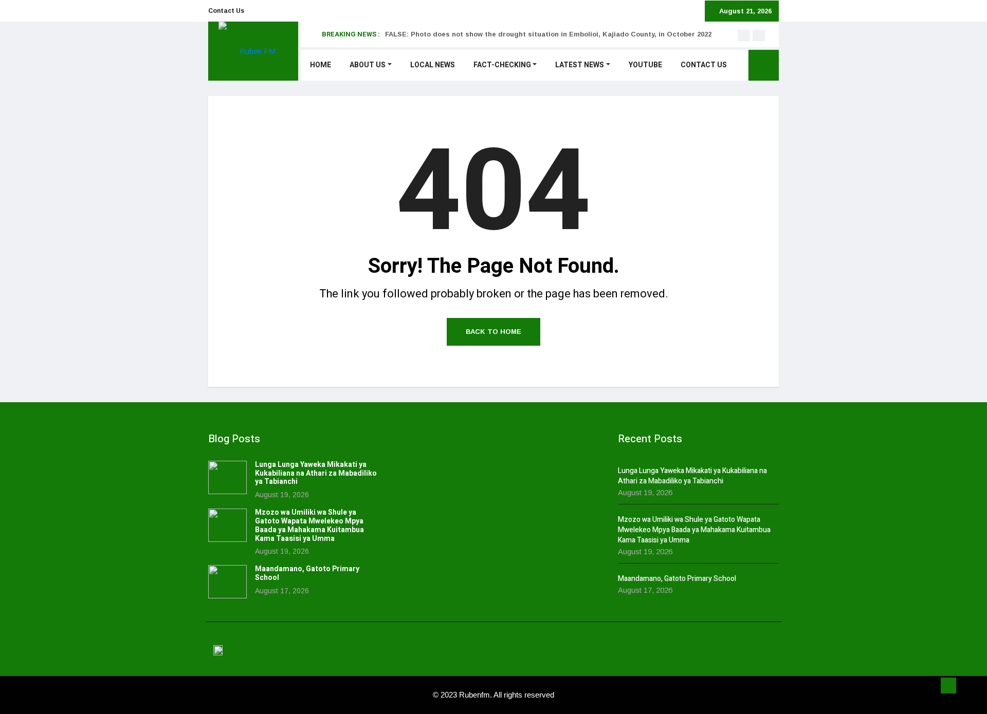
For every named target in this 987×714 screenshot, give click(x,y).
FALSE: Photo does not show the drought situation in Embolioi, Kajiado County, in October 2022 (548, 34)
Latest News (579, 65)
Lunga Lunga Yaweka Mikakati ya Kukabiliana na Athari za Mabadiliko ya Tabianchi (316, 473)
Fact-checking (502, 65)
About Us (368, 65)
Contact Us (226, 10)
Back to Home (493, 331)
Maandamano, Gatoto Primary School (307, 573)
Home (320, 65)
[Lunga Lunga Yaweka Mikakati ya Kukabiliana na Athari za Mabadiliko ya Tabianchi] (227, 477)
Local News (432, 65)
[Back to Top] (948, 686)
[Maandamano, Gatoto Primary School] (227, 581)
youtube (645, 65)
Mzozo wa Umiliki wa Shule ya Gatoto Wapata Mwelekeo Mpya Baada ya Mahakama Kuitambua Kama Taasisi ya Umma (309, 525)
